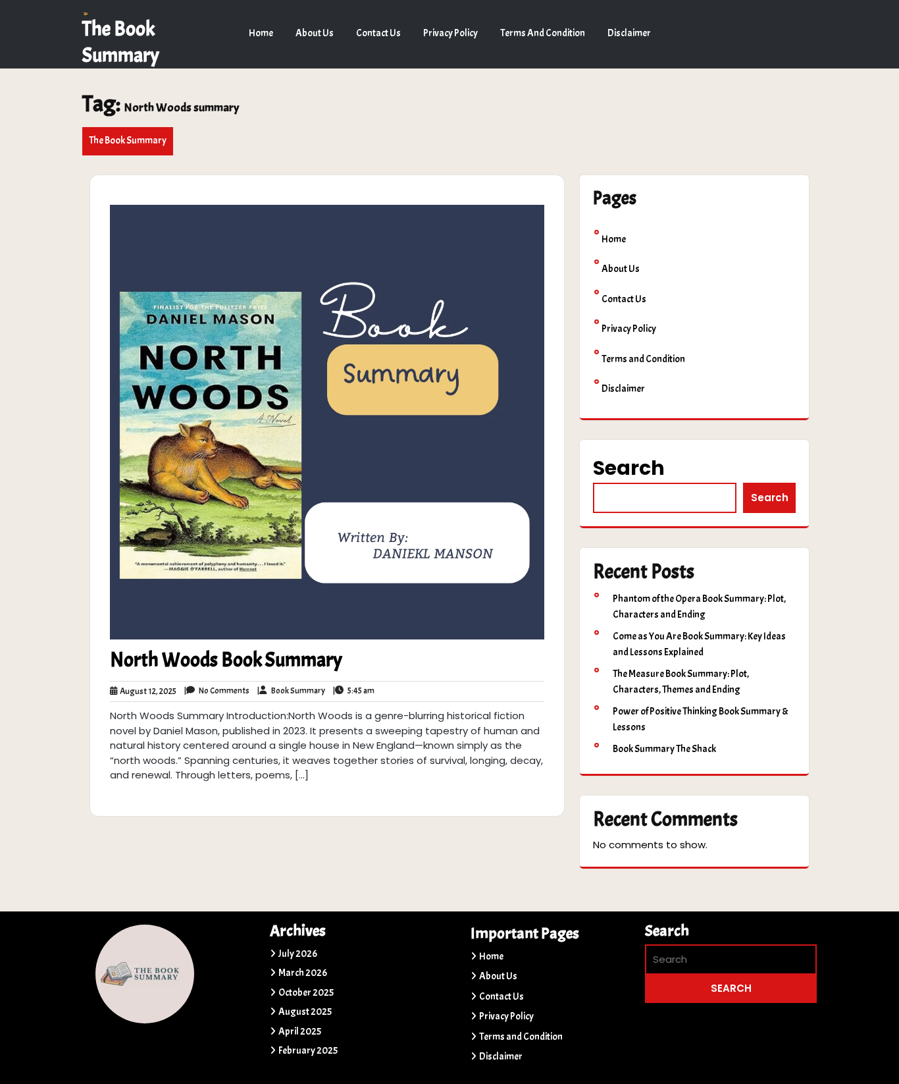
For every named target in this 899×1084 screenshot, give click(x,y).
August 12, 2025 (146, 692)
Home (261, 33)
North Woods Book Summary (226, 659)
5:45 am (353, 691)
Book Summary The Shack (664, 749)
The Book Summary (128, 140)
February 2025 (308, 1050)
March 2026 (302, 973)
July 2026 (297, 954)
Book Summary (290, 691)
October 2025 (306, 993)
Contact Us (378, 33)
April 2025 (299, 1031)
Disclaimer (629, 33)
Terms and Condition (542, 33)
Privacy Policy (450, 33)
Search (629, 468)
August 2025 (305, 1012)
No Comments (216, 691)
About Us (314, 33)
